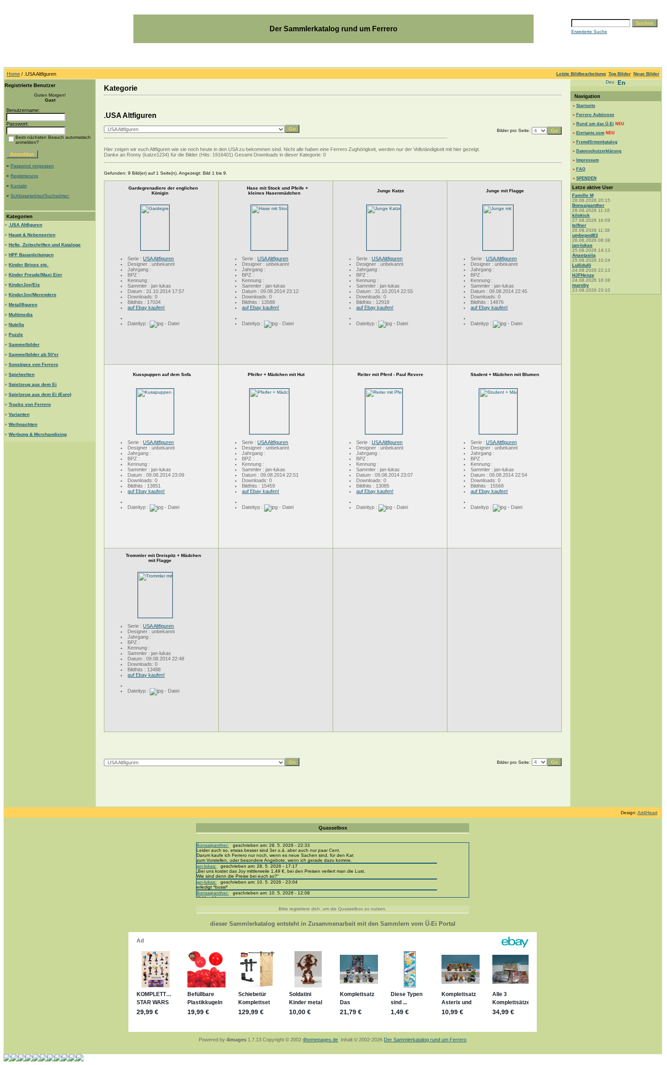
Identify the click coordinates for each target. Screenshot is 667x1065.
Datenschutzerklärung (599, 151)
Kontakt (18, 185)
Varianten (19, 414)
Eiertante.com (590, 133)
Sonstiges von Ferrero (33, 364)
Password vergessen (32, 165)
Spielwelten (21, 374)
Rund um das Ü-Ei (595, 124)
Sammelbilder (24, 344)
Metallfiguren (23, 304)
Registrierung (24, 175)
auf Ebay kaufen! (146, 307)
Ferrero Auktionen (595, 114)
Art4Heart (647, 812)
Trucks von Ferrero (30, 404)
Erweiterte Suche (589, 31)
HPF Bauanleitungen (31, 254)
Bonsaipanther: (212, 845)
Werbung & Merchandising (38, 434)
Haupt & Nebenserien (32, 234)
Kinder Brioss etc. (29, 264)
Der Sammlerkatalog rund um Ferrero (425, 1039)
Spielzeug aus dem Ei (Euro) (40, 394)
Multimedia (21, 314)
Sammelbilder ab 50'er (34, 354)
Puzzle (16, 334)
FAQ (580, 169)
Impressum (587, 160)
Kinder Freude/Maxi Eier (35, 274)
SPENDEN (586, 178)
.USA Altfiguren (25, 224)
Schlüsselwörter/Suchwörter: (39, 195)
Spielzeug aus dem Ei (33, 384)
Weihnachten (23, 424)
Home (13, 74)
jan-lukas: (206, 866)
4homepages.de (320, 1039)
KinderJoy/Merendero (32, 294)
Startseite (585, 105)
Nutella (16, 324)
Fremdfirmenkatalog (597, 142)
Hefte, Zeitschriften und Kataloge (45, 244)
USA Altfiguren (158, 258)
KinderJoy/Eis (24, 284)
